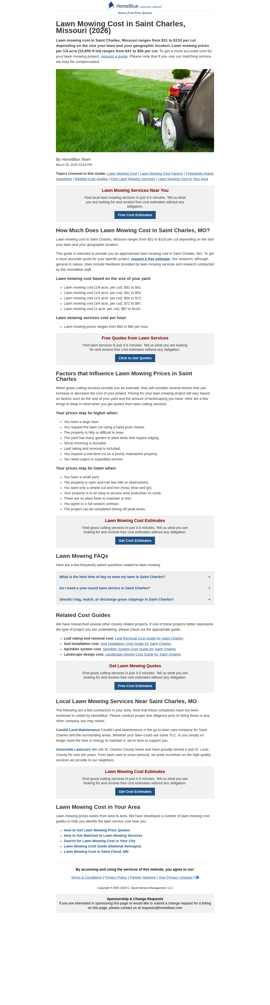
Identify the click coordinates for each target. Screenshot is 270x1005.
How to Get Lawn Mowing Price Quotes (97, 830)
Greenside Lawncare (73, 749)
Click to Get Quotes (135, 358)
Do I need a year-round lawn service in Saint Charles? (104, 588)
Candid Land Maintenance (78, 730)
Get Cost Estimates (135, 541)
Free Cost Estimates (135, 215)
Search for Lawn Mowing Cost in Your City (99, 841)
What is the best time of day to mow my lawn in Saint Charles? (112, 577)
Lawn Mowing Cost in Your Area (183, 179)
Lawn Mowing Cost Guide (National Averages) (102, 846)
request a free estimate (150, 259)
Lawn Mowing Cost (122, 174)
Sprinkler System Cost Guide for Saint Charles (139, 649)
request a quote (114, 56)
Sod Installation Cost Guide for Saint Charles (136, 644)
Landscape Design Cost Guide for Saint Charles (143, 654)
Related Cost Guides (91, 179)
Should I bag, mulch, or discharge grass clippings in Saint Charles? (116, 599)
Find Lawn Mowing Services (133, 179)
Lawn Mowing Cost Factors (161, 174)
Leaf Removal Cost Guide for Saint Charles (149, 638)
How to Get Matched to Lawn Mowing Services (103, 836)
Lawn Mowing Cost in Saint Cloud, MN (96, 852)
